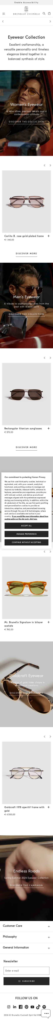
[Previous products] (3, 21)
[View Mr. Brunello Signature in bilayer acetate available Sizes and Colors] (48, 621)
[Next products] (50, 21)
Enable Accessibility (27, 2)
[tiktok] (38, 1006)
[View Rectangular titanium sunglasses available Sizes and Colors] (48, 428)
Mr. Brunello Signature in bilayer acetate (23, 626)
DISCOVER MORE (26, 253)
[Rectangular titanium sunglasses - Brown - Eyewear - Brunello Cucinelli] (26, 394)
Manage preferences (26, 534)
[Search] (44, 13)
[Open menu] (3, 13)
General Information (16, 947)
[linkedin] (14, 1006)
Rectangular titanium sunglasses (23, 430)
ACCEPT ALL (26, 526)
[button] (46, 1014)
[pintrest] (26, 1006)
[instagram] (8, 1006)
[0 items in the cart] (49, 13)
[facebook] (20, 1006)
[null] (26, 878)
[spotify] (44, 1006)
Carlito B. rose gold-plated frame (24, 238)
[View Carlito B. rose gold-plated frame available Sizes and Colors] (48, 235)
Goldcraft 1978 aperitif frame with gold (24, 811)
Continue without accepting (26, 542)
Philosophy (10, 936)
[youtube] (32, 1006)
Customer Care (12, 926)
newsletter (26, 22)
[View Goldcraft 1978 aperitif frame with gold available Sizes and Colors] (48, 806)
